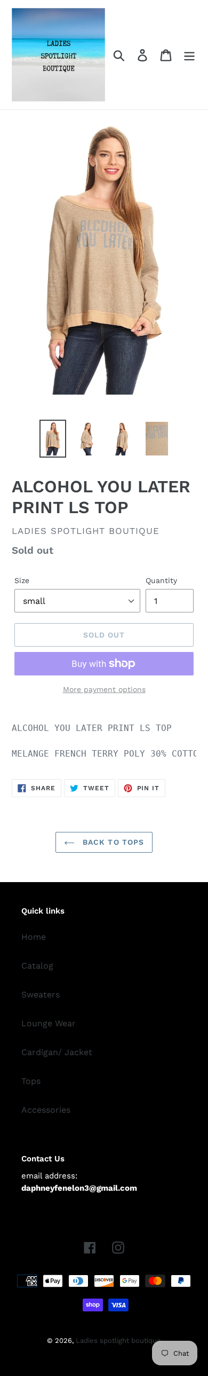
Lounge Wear (48, 1023)
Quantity (161, 580)
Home (33, 937)
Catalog (37, 966)
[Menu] (189, 55)
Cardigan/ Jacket (56, 1052)
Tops (31, 1081)
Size (21, 580)
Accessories (45, 1110)
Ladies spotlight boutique (118, 1340)
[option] (53, 438)
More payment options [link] (104, 689)
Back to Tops (112, 842)
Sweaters (40, 994)
